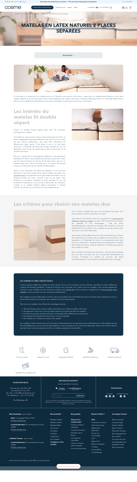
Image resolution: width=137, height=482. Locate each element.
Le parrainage (117, 422)
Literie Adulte (60, 7)
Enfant (69, 7)
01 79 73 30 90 (127, 2)
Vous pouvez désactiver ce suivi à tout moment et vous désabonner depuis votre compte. (73, 403)
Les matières (105, 7)
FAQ (93, 420)
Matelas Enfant (56, 422)
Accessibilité (96, 450)
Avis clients (116, 436)
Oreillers (53, 434)
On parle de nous (119, 439)
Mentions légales (98, 444)
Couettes (53, 431)
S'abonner (80, 395)
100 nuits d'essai (97, 425)
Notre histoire (117, 428)
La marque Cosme (119, 414)
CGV (93, 438)
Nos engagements (119, 434)
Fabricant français (119, 431)
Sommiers (54, 428)
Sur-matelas (55, 439)
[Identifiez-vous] (126, 7)
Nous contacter (118, 420)
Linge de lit (54, 436)
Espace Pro (95, 441)
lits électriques (19, 175)
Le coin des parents (78, 448)
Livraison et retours (98, 422)
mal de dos (70, 290)
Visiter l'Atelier (117, 425)
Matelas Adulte (56, 420)
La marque (91, 7)
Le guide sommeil (78, 430)
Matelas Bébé (55, 425)
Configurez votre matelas (42, 7)
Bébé (75, 7)
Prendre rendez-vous (18, 420)
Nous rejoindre (118, 447)
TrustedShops (96, 452)
